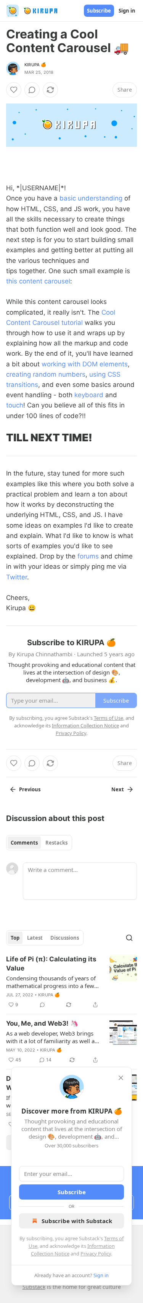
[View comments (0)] (32, 89)
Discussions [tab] (64, 937)
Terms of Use (108, 717)
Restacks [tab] (56, 842)
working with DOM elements (85, 364)
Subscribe (99, 10)
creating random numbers (45, 374)
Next (117, 789)
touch (14, 405)
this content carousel (38, 281)
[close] (121, 1078)
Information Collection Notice (85, 725)
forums (88, 556)
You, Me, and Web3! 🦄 (42, 1023)
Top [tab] (15, 937)
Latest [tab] (35, 937)
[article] (71, 982)
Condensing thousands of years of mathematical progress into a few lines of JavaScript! (51, 982)
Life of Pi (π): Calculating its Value (51, 963)
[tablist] (39, 842)
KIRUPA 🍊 (35, 64)
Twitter (16, 577)
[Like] (13, 89)
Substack (33, 1286)
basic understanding (90, 198)
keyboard (88, 395)
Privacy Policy (95, 1253)
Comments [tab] (24, 842)
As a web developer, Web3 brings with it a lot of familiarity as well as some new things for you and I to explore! (51, 1037)
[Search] (129, 937)
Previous (29, 789)
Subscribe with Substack (77, 1221)
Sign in (127, 10)
